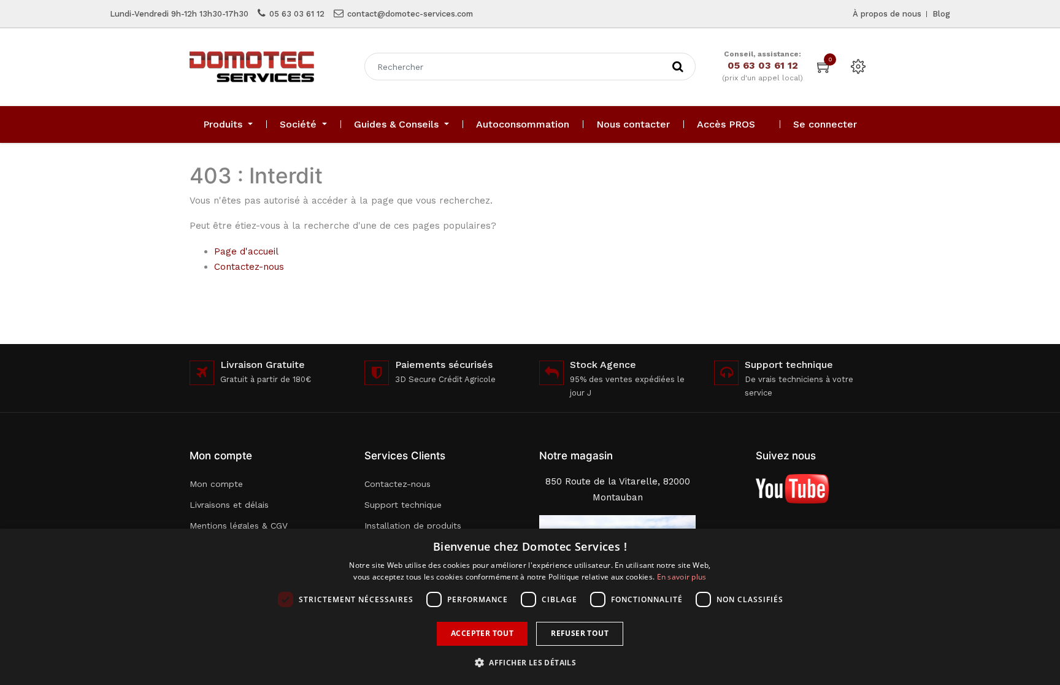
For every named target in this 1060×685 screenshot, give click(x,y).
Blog (941, 13)
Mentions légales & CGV (239, 525)
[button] (530, 662)
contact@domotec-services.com (410, 13)
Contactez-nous (249, 266)
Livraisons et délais (229, 505)
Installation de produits (412, 525)
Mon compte (216, 484)
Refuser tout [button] (580, 633)
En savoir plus (682, 577)
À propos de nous (887, 13)
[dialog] (530, 607)
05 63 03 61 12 (297, 13)
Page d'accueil (246, 251)
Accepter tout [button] (482, 633)
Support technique (403, 505)
